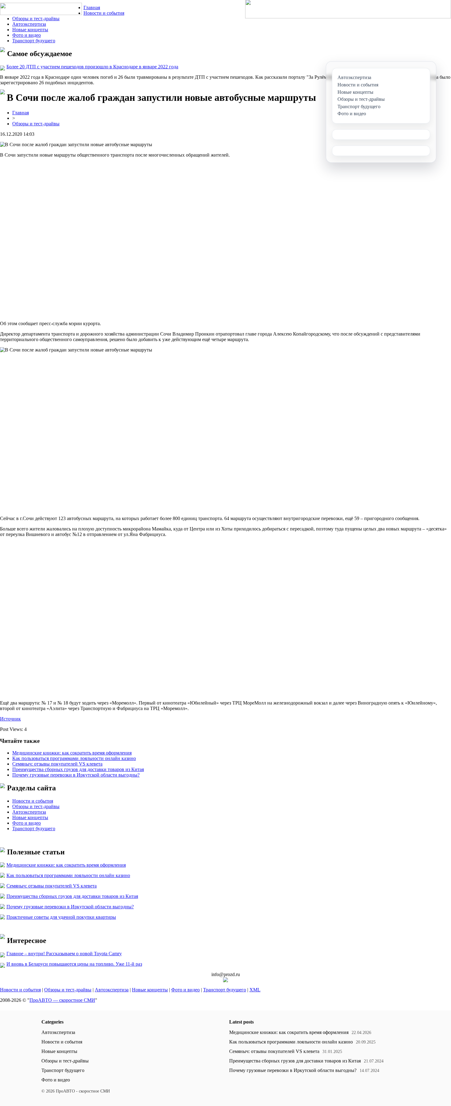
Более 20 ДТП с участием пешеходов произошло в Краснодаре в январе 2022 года (92, 66)
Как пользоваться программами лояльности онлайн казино (74, 758)
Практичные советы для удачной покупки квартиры (61, 917)
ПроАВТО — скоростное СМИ (62, 1000)
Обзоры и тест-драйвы (36, 18)
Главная (91, 7)
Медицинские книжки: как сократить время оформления (72, 752)
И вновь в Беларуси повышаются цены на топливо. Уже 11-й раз (74, 964)
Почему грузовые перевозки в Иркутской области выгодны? (76, 774)
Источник (10, 718)
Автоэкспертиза (29, 24)
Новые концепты (30, 29)
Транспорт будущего (33, 40)
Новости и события (103, 13)
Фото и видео (26, 35)
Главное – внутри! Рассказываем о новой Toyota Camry (64, 953)
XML (254, 989)
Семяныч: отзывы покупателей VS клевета (57, 763)
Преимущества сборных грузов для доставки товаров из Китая (78, 769)
